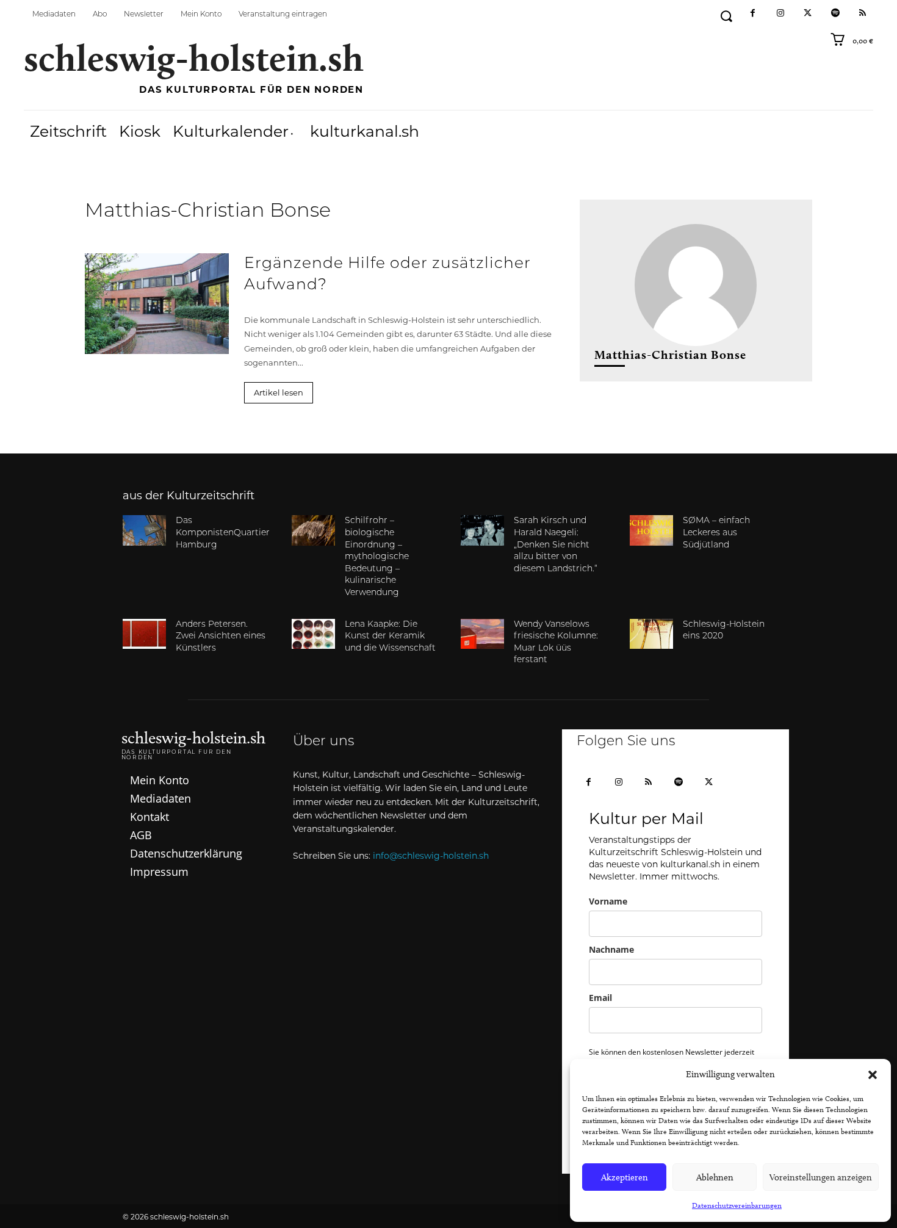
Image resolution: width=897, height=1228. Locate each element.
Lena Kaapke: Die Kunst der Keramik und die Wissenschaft (390, 636)
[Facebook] (752, 13)
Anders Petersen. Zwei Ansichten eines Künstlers (220, 636)
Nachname (611, 949)
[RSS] (862, 13)
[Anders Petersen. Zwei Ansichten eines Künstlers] (144, 634)
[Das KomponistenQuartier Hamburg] (144, 530)
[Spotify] (835, 13)
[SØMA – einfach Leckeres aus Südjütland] (651, 530)
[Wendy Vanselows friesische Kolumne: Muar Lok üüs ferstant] (482, 634)
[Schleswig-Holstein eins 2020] (651, 634)
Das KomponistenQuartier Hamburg (223, 532)
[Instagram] (780, 13)
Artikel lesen (278, 392)
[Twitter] (807, 13)
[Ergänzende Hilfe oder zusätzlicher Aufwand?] (157, 303)
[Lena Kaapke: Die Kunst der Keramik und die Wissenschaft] (313, 634)
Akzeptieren (624, 1177)
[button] (872, 1075)
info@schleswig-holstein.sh (431, 855)
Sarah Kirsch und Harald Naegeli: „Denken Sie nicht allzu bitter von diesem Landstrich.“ (555, 544)
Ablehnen (714, 1177)
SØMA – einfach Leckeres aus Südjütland (716, 532)
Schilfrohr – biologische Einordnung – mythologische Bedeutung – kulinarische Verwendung (377, 557)
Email (600, 997)
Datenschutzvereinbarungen (737, 1205)
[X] (709, 783)
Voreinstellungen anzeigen (820, 1177)
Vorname (608, 901)
